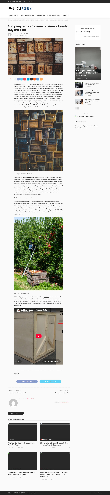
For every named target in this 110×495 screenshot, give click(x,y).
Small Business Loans (27, 15)
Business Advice (13, 15)
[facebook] (94, 1)
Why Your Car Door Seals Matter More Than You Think (21, 444)
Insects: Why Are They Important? (17, 393)
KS (18, 373)
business (12, 439)
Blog (25, 1)
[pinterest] (99, 1)
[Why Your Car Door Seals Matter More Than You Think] (22, 432)
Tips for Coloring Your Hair (62, 393)
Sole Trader (41, 15)
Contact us (31, 1)
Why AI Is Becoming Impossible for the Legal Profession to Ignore (21, 473)
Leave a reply (15, 413)
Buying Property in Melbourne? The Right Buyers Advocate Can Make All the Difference (54, 474)
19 (69, 479)
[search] (100, 15)
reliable (46, 297)
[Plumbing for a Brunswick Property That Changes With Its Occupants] (55, 432)
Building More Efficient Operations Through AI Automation (86, 72)
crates (23, 203)
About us (100, 493)
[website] (19, 402)
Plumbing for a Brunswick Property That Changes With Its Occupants (54, 444)
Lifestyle (65, 15)
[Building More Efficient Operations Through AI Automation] (88, 63)
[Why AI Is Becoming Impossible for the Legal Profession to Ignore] (22, 461)
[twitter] (97, 1)
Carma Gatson (16, 33)
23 (36, 477)
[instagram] (101, 1)
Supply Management (53, 15)
